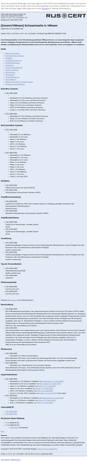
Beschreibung (10, 72)
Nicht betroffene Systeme (14, 56)
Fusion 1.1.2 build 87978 (48, 393)
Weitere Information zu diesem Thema (19, 82)
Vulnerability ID (10, 79)
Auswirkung (9, 65)
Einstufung (13, 300)
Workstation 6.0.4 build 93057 (53, 381)
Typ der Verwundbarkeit (13, 68)
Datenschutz (15, 459)
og (2, 431)
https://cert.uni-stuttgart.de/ (47, 449)
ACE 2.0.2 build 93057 (45, 391)
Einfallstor (8, 58)
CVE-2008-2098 (11, 411)
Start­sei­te (45, 8)
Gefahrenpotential (11, 70)
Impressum (5, 459)
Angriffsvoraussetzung (13, 60)
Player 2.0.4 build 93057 (47, 386)
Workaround (9, 75)
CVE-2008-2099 (11, 414)
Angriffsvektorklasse (12, 63)
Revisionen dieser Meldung (15, 84)
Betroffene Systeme (12, 53)
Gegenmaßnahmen (12, 77)
